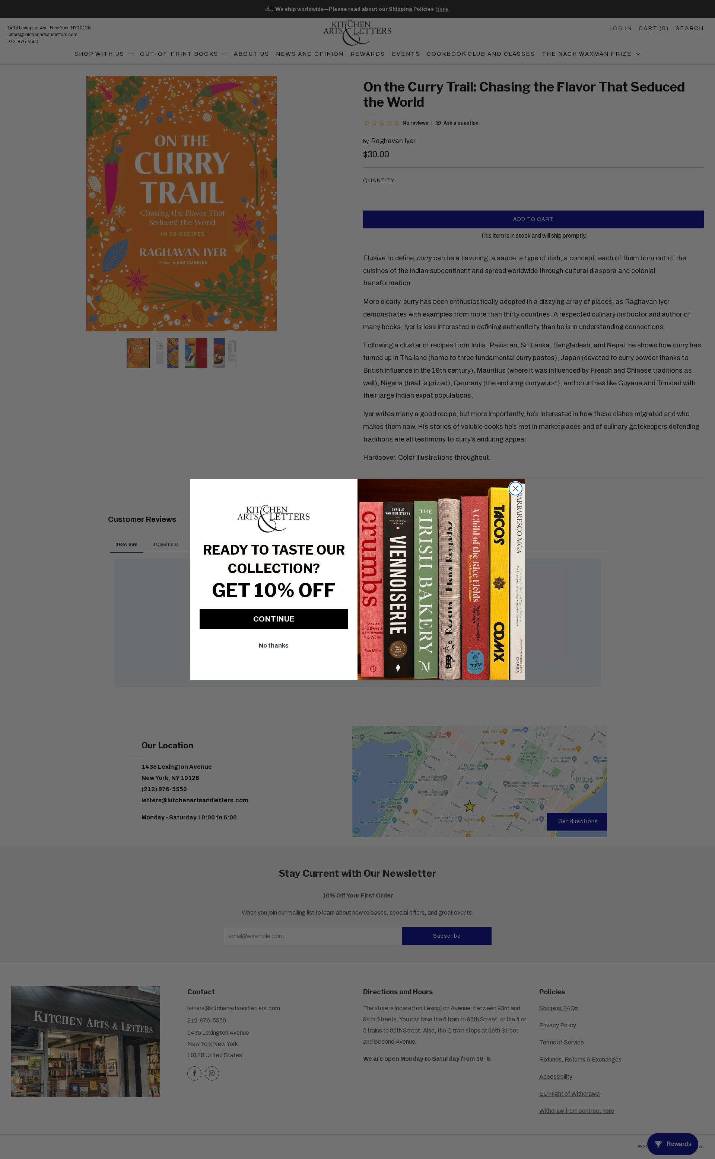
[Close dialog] (515, 488)
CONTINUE (274, 619)
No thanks (274, 645)
